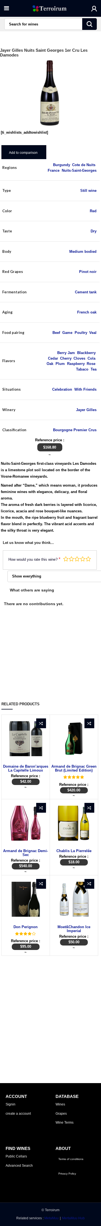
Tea (94, 369)
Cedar (53, 358)
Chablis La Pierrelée (73, 851)
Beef (56, 333)
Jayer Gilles (86, 410)
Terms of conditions (70, 1159)
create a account (18, 1113)
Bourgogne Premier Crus (75, 430)
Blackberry (86, 353)
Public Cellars (16, 1156)
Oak (50, 364)
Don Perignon (25, 927)
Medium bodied (83, 251)
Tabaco (82, 369)
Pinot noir (88, 272)
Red (93, 211)
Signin (10, 1104)
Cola (91, 358)
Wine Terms (65, 1122)
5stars (88, 559)
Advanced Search (19, 1165)
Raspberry (75, 364)
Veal (93, 333)
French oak (87, 312)
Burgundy (61, 165)
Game (67, 333)
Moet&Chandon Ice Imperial (74, 929)
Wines (60, 1104)
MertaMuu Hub (73, 1218)
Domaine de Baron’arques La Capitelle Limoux (25, 768)
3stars (77, 559)
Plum (60, 364)
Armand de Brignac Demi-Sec (25, 853)
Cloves (79, 358)
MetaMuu (51, 1218)
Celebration (62, 389)
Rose (91, 364)
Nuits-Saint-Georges (79, 170)
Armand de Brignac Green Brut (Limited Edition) (74, 768)
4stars (82, 559)
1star (65, 559)
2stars (71, 559)
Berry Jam (66, 353)
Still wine (88, 190)
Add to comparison (23, 152)
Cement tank (86, 292)
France (53, 170)
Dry (94, 231)
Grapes (61, 1113)
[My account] (94, 8)
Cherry (65, 358)
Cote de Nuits (83, 165)
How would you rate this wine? (34, 559)
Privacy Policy (67, 1173)
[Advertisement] (50, 1008)
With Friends (85, 389)
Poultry (81, 333)
